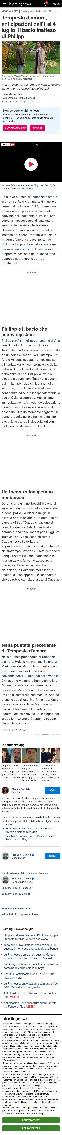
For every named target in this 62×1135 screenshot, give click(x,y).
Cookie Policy (37, 1113)
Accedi (56, 3)
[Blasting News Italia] (20, 4)
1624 (27, 1031)
